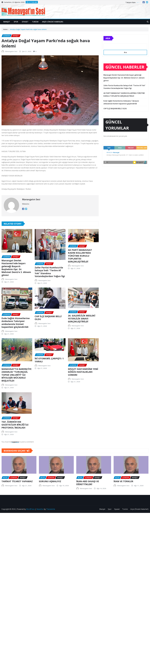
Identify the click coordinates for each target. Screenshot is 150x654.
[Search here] (147, 22)
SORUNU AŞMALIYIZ (50, 481)
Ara (108, 38)
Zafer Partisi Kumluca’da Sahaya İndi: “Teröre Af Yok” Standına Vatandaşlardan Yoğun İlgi (50, 272)
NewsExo (39, 509)
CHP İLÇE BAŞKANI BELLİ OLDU (48, 318)
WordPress (30, 509)
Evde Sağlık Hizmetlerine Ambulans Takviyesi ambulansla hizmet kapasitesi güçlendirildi (16, 322)
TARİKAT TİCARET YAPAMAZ (17, 481)
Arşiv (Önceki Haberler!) (52, 22)
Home (5, 29)
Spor (16, 22)
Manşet (6, 22)
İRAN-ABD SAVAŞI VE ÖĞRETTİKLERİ (87, 483)
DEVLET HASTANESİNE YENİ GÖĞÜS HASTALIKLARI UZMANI (83, 371)
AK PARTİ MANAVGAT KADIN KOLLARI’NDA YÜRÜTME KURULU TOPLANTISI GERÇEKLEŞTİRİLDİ (80, 255)
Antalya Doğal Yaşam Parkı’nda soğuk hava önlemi (28, 29)
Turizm (35, 22)
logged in (15, 442)
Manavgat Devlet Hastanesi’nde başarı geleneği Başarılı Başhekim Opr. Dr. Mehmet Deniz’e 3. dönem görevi (16, 268)
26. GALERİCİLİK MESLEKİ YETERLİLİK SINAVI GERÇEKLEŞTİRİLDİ (81, 318)
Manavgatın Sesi (11, 51)
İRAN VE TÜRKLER (123, 481)
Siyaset (25, 22)
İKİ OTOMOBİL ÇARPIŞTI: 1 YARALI (49, 360)
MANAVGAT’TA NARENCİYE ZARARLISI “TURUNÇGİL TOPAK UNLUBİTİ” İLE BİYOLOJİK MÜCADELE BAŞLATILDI (16, 374)
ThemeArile (50, 509)
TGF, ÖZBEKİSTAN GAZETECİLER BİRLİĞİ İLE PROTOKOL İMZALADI (15, 424)
